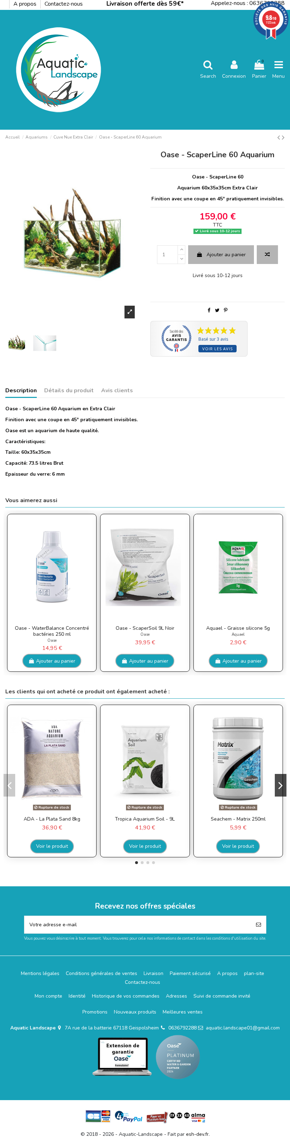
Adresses (176, 996)
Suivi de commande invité (221, 996)
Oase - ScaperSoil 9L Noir (145, 628)
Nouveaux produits (135, 1012)
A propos (25, 4)
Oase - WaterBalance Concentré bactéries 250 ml (52, 631)
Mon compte (48, 996)
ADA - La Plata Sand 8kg (52, 819)
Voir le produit (52, 846)
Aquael (238, 634)
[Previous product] (279, 137)
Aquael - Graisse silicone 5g (238, 628)
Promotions (95, 1012)
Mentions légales (40, 973)
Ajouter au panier (226, 254)
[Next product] (283, 137)
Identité (77, 996)
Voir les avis (217, 348)
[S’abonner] (258, 924)
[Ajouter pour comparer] (267, 254)
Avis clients (117, 390)
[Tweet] (217, 310)
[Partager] (209, 310)
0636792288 (182, 1027)
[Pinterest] (225, 310)
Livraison (153, 973)
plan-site (254, 973)
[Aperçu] (57, 619)
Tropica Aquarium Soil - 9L (145, 819)
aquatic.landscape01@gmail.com (243, 1027)
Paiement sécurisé (190, 973)
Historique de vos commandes (126, 996)
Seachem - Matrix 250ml (238, 819)
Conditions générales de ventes (101, 973)
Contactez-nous (64, 4)
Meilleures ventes (183, 1012)
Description (21, 390)
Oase (52, 640)
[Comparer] (47, 619)
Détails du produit (69, 390)
